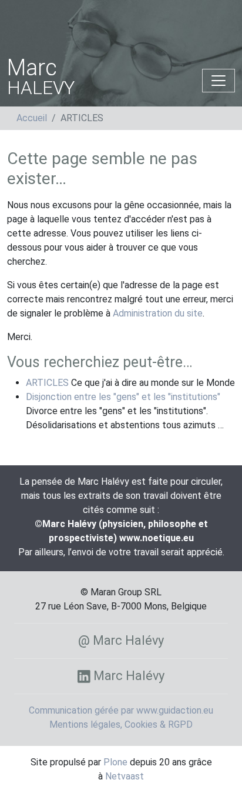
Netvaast (124, 776)
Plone (115, 762)
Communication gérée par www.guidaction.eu (121, 710)
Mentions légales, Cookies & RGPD (121, 724)
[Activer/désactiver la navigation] (218, 80)
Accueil (31, 118)
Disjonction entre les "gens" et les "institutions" (123, 396)
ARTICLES (47, 382)
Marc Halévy (127, 675)
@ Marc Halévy (121, 640)
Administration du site (158, 313)
